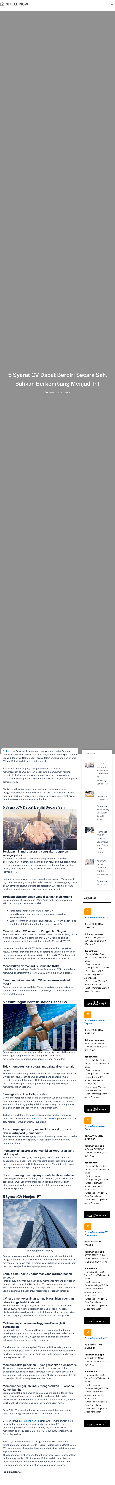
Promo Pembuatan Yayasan (94, 1022)
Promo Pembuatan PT (96, 1337)
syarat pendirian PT (29, 1420)
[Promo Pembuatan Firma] (87, 1120)
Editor (67, 392)
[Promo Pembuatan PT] (87, 1332)
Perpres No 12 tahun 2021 (40, 1118)
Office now (8, 751)
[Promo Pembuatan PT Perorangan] (87, 1226)
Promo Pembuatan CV (96, 917)
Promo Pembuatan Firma (94, 1128)
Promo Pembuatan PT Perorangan (96, 1234)
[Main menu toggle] (112, 4)
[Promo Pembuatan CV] (87, 911)
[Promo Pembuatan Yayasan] (87, 1014)
